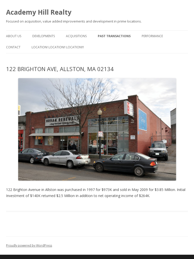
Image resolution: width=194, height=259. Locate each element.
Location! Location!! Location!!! (58, 47)
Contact (13, 47)
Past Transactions (114, 36)
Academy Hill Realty (38, 12)
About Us (13, 36)
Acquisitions (76, 36)
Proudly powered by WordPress (29, 245)
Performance (152, 36)
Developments (43, 36)
